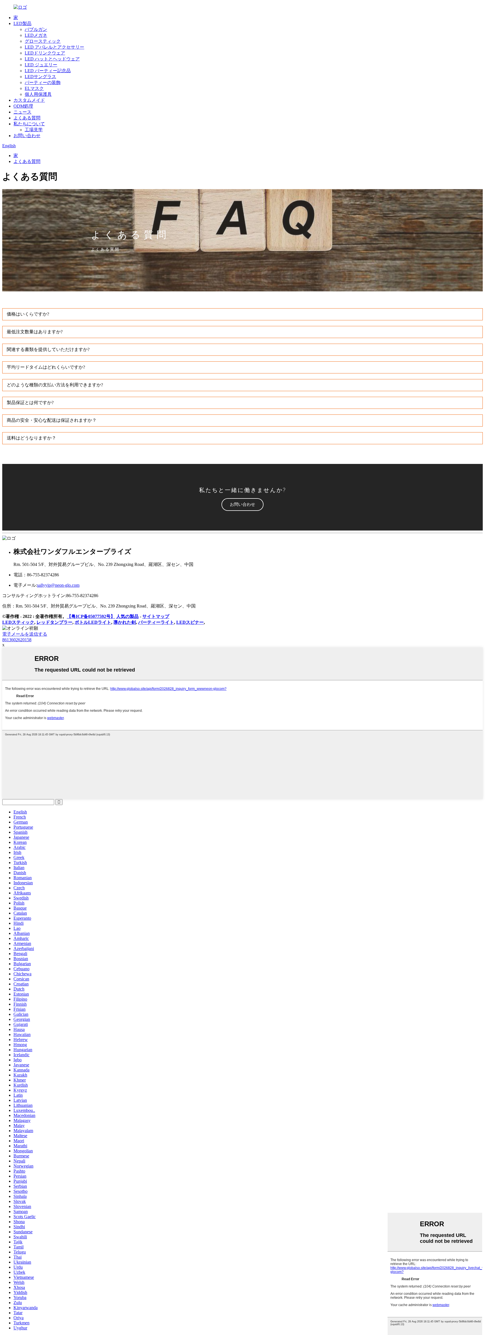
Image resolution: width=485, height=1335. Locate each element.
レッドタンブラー (54, 622)
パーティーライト (156, 622)
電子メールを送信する (24, 634)
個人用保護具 (38, 94)
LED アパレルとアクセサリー (54, 47)
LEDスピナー (190, 622)
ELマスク (34, 88)
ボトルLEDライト (93, 622)
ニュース (22, 112)
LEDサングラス (40, 76)
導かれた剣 (124, 622)
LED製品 (22, 23)
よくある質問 (26, 117)
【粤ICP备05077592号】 (91, 616)
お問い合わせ (26, 135)
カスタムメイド (29, 100)
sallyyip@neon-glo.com (58, 585)
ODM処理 (23, 106)
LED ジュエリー (41, 64)
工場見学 (34, 129)
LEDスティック (18, 622)
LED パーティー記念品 (48, 70)
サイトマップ (155, 616)
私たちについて (29, 123)
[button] (242, 504)
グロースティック (43, 41)
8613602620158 (16, 639)
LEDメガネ (36, 35)
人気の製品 (127, 616)
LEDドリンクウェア (45, 53)
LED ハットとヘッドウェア (52, 58)
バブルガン (36, 29)
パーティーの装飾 (43, 82)
